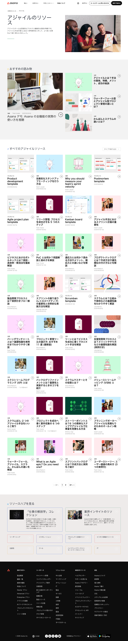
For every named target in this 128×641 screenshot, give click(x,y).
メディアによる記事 (101, 597)
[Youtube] (59, 636)
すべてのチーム (61, 622)
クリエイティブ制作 (43, 583)
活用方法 (35, 3)
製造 (57, 611)
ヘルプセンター (80, 575)
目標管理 (39, 586)
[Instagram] (53, 636)
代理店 (58, 619)
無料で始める (117, 3)
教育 (57, 608)
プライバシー (98, 608)
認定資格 (78, 586)
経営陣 (96, 579)
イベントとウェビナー (82, 597)
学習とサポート (48, 3)
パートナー (79, 614)
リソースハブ (79, 593)
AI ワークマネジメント (24, 604)
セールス (59, 593)
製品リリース (40, 599)
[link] (12, 11)
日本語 (37, 636)
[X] (46, 636)
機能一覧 (20, 579)
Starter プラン (22, 590)
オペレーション (61, 583)
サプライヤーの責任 (101, 611)
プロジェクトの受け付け (44, 610)
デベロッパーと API (81, 610)
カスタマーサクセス (81, 606)
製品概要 (20, 575)
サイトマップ (79, 617)
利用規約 (69, 636)
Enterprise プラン (23, 597)
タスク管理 (40, 614)
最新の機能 (21, 583)
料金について (61, 3)
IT (56, 586)
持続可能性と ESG (100, 615)
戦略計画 (39, 606)
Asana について (99, 575)
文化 (95, 593)
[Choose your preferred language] (78, 3)
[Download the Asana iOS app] (92, 636)
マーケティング (61, 579)
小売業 (58, 601)
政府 (57, 604)
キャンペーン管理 (42, 575)
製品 (25, 3)
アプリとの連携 (22, 601)
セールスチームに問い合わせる (100, 3)
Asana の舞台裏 (99, 590)
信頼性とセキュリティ (101, 604)
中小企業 (59, 575)
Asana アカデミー (81, 583)
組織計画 (39, 596)
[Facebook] (56, 636)
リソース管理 (21, 614)
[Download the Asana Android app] (104, 636)
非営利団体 (59, 615)
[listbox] (112, 149)
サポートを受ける (81, 579)
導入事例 (97, 583)
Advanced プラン (23, 593)
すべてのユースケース (43, 617)
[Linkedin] (49, 636)
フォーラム (78, 590)
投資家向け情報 (99, 601)
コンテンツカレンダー (43, 579)
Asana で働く (99, 586)
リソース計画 (40, 603)
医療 (57, 597)
